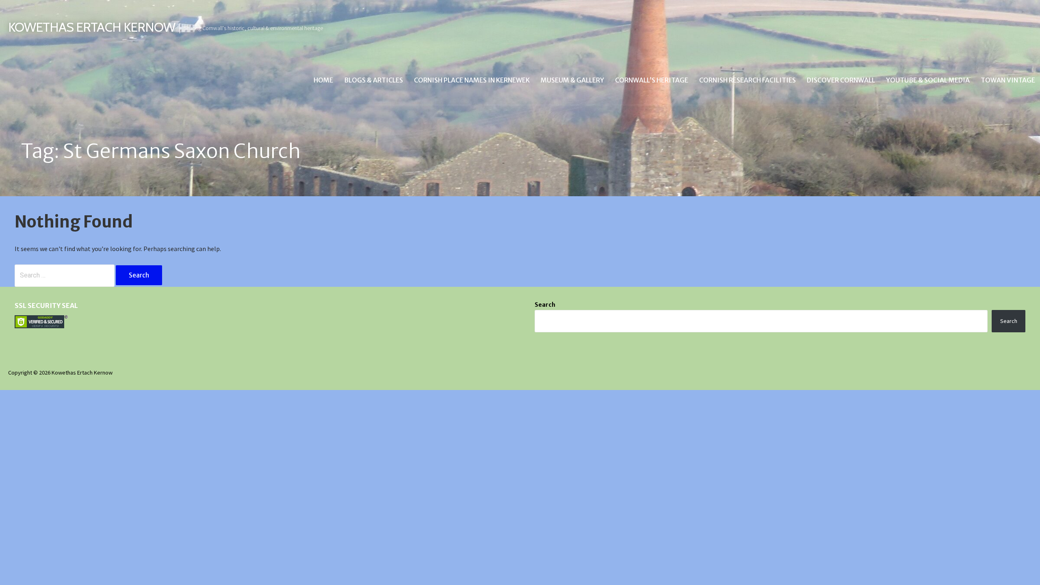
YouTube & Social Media (928, 80)
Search (545, 304)
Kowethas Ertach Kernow (91, 27)
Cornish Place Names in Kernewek (472, 80)
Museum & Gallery (572, 80)
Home (323, 80)
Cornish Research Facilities (747, 80)
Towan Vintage (1008, 80)
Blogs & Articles (373, 80)
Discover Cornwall (841, 80)
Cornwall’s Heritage (651, 80)
